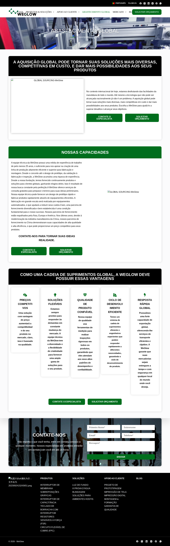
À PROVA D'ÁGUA (81, 488)
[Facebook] (141, 3)
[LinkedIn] (149, 3)
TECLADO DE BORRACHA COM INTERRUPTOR (49, 509)
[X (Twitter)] (145, 3)
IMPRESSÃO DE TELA (115, 492)
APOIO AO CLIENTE (67, 12)
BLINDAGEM (78, 492)
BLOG (132, 12)
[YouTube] (153, 3)
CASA (20, 12)
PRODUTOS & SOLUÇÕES (39, 12)
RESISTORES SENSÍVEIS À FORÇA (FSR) (51, 520)
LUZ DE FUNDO (80, 485)
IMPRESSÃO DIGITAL (115, 495)
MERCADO (118, 12)
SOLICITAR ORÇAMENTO (147, 12)
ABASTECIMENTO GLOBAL (96, 12)
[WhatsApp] (161, 3)
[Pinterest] (157, 3)
